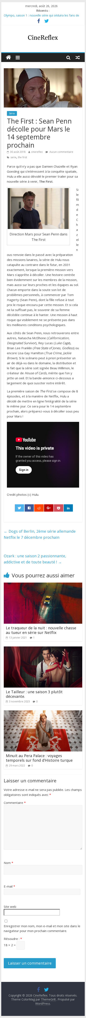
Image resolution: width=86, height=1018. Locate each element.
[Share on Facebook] (29, 508)
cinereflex (37, 152)
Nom (8, 863)
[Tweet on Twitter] (19, 508)
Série (12, 113)
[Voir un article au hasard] (77, 57)
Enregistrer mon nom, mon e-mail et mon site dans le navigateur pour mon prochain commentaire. (42, 928)
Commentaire (15, 802)
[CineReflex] (8, 57)
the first (22, 157)
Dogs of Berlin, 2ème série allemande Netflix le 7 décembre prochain (40, 534)
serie (13, 157)
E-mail (9, 886)
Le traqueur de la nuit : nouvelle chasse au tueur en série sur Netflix (41, 630)
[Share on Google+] (48, 508)
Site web (10, 906)
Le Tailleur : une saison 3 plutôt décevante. (34, 694)
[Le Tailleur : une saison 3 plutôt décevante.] (43, 649)
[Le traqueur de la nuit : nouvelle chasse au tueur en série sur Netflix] (43, 585)
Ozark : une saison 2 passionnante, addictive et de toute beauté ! (35, 558)
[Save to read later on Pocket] (58, 508)
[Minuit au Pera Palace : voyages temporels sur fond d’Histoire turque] (43, 713)
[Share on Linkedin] (68, 508)
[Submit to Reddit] (38, 508)
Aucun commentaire (61, 152)
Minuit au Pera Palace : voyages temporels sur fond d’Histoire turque (39, 758)
